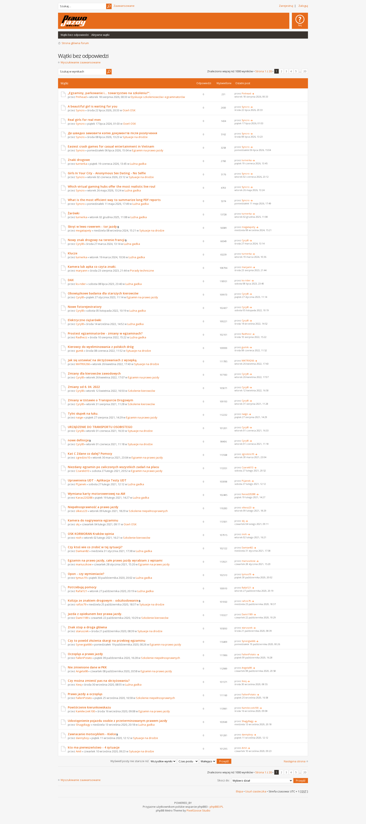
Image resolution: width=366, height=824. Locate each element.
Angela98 (82, 671)
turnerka (81, 164)
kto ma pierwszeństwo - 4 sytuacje (93, 747)
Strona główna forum (75, 43)
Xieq (79, 684)
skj (77, 524)
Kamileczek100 (85, 711)
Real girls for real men (84, 120)
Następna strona (294, 761)
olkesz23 (81, 511)
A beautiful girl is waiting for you (92, 106)
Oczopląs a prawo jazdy (85, 654)
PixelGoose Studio (198, 810)
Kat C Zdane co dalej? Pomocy (90, 454)
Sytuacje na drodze (135, 137)
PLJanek (81, 484)
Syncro (80, 110)
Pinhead (81, 97)
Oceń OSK (129, 110)
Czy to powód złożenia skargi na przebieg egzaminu (106, 641)
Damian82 (82, 551)
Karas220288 (84, 497)
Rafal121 (81, 591)
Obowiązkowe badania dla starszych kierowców (103, 293)
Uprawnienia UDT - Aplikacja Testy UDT (97, 480)
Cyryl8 (80, 244)
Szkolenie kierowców (141, 391)
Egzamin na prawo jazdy (147, 150)
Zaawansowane (124, 6)
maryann (81, 270)
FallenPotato (84, 658)
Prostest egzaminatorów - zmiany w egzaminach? (105, 333)
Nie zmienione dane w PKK (87, 667)
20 (304, 71)
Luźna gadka (138, 164)
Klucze (72, 253)
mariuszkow (84, 564)
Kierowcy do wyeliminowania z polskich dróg (101, 347)
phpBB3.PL (216, 807)
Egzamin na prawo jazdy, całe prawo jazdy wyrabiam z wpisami (115, 560)
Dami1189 (82, 618)
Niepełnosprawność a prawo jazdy (93, 507)
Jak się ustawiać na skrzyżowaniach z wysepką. (102, 360)
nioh (79, 538)
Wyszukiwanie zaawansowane (81, 62)
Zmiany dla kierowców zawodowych (94, 373)
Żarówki (73, 213)
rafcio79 (81, 604)
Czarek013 (82, 471)
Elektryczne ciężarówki (84, 320)
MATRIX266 (83, 364)
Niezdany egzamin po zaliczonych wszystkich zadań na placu (113, 467)
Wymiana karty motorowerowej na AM (96, 494)
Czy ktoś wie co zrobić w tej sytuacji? (95, 547)
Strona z (263, 71)
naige (79, 417)
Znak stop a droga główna (87, 627)
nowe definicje (78, 440)
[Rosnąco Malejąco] (216, 761)
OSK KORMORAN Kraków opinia (91, 534)
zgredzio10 (83, 457)
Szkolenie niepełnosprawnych (148, 511)
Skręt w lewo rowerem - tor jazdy (92, 226)
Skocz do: (223, 780)
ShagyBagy (83, 724)
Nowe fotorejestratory (85, 307)
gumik (79, 351)
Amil (78, 751)
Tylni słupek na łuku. (83, 413)
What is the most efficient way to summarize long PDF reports (114, 200)
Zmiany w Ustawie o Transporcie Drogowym (100, 400)
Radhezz (81, 337)
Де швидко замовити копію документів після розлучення (112, 133)
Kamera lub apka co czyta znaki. (92, 267)
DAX (71, 280)
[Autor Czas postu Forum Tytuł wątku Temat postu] (188, 761)
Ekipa (239, 791)
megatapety (83, 230)
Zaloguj (303, 6)
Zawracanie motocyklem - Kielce (92, 734)
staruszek (82, 631)
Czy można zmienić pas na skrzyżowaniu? (99, 681)
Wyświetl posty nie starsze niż (129, 761)
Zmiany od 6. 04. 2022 (84, 387)
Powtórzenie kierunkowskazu (89, 707)
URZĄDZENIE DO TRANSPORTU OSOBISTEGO (100, 427)
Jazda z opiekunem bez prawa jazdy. (95, 614)
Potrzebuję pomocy (82, 587)
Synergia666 (84, 644)
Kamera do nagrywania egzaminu (93, 520)
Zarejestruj (286, 6)
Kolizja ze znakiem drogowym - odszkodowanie (103, 600)
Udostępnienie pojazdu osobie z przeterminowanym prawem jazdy (117, 721)
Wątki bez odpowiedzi (75, 35)
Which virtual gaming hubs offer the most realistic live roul (111, 186)
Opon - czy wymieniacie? (86, 574)
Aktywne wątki (100, 35)
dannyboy (82, 738)
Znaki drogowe (79, 160)
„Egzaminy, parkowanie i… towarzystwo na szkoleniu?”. (109, 93)
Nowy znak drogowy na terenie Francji (96, 240)
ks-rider (81, 284)
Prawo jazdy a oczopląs (85, 694)
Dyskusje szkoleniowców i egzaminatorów (158, 97)
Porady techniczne (142, 270)
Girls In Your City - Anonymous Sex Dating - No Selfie (107, 173)
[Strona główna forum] (74, 20)
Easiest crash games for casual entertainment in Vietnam (111, 146)
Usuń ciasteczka (255, 791)
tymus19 (81, 578)
